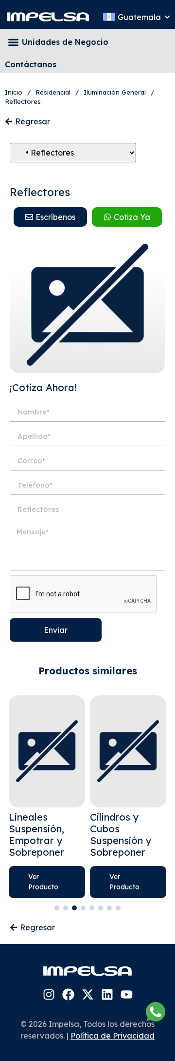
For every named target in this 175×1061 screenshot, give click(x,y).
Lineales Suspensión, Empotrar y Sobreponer (36, 834)
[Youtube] (127, 994)
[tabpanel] (47, 796)
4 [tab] (83, 907)
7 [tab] (109, 907)
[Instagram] (49, 994)
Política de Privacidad (112, 1036)
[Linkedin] (107, 994)
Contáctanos (30, 64)
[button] (13, 42)
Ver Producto (43, 881)
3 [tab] (74, 907)
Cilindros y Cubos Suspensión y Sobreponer (121, 834)
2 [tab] (65, 907)
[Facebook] (68, 994)
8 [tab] (118, 907)
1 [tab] (56, 907)
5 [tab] (91, 907)
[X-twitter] (88, 994)
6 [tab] (100, 907)
